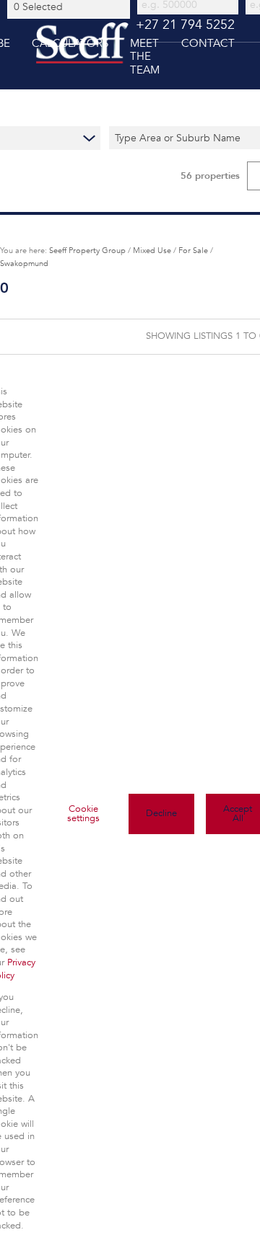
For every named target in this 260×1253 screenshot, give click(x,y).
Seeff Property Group (87, 250)
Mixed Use (152, 250)
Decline (161, 813)
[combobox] (70, 6)
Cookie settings (83, 813)
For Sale (193, 250)
